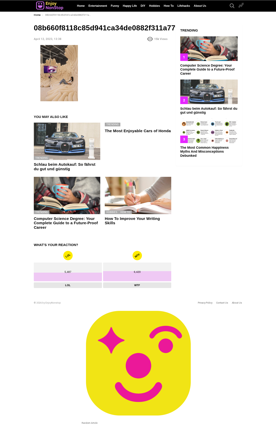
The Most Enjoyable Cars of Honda (138, 131)
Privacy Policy (205, 302)
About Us (200, 5)
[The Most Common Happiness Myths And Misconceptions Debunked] (209, 130)
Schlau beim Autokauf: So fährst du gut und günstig (64, 166)
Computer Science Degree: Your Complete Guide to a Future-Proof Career (66, 223)
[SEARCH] (232, 6)
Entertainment (97, 5)
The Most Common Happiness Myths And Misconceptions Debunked (204, 152)
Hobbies (154, 5)
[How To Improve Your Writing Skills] (138, 195)
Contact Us (222, 302)
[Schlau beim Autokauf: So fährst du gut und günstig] (67, 141)
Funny (115, 5)
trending (41, 158)
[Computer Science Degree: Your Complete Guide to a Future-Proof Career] (67, 195)
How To (169, 5)
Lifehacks (183, 5)
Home (81, 5)
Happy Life (130, 5)
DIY (143, 5)
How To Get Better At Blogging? (241, 5)
